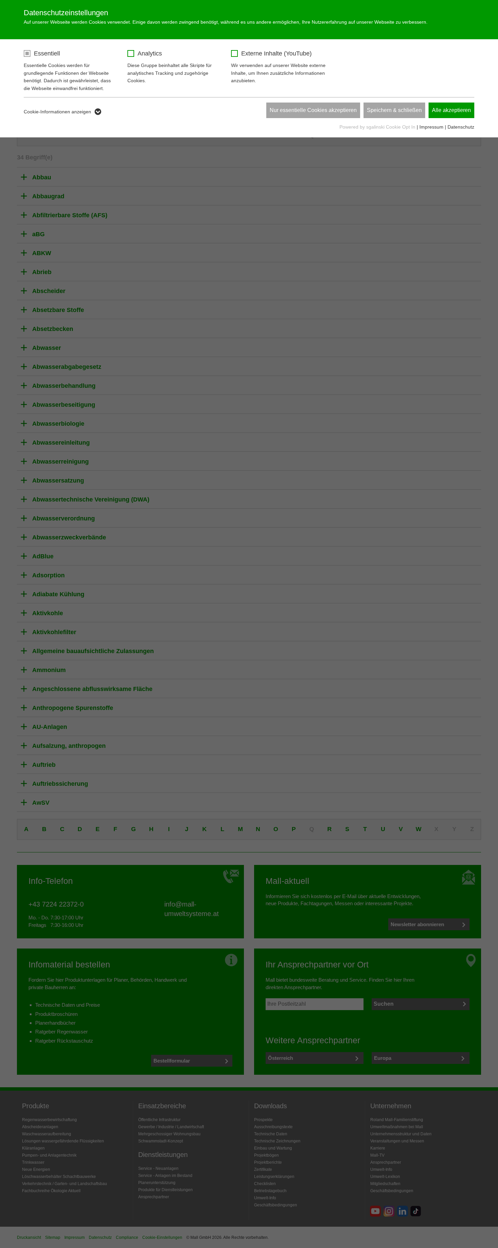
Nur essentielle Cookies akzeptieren (313, 110)
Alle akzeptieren (451, 110)
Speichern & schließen (394, 110)
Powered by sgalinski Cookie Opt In (378, 127)
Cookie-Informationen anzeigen (57, 111)
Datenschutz (461, 127)
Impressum (431, 127)
